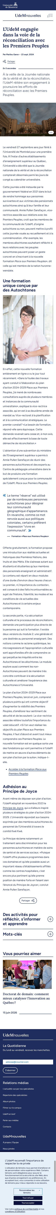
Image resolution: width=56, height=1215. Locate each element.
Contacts (7, 1126)
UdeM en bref (9, 1114)
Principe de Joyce (13, 808)
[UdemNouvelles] (28, 15)
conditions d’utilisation (15, 1211)
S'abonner (10, 1070)
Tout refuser (28, 1198)
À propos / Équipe (11, 1142)
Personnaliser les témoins (29, 1191)
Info (51, 132)
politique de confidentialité (26, 1209)
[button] (49, 15)
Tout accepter (28, 1203)
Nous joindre (9, 1149)
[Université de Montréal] (10, 5)
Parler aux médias (11, 1120)
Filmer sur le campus (12, 1108)
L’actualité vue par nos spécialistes (18, 1089)
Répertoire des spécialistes (15, 1095)
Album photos (9, 1101)
